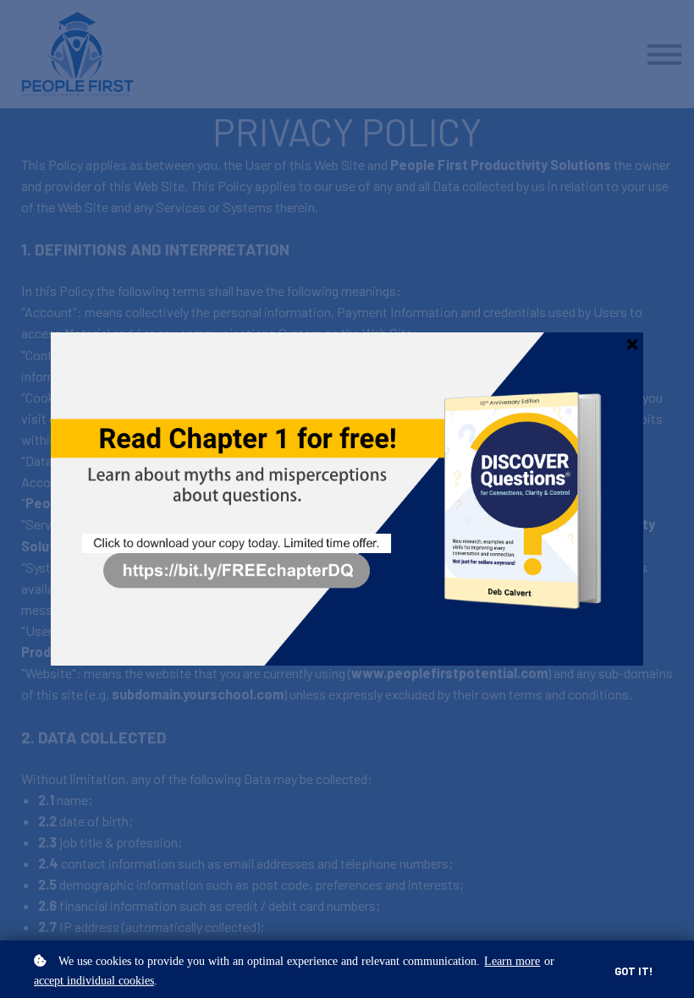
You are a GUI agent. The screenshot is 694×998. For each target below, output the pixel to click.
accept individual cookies (94, 980)
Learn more (512, 961)
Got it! (633, 971)
